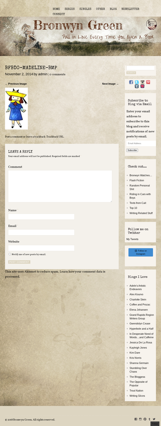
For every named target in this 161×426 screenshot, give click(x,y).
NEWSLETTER (130, 9)
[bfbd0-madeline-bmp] (16, 128)
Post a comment (13, 137)
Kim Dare (135, 352)
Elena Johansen (139, 309)
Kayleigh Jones (138, 347)
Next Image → (110, 83)
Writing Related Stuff (141, 213)
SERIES (70, 9)
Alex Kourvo (136, 294)
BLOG (113, 9)
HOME (56, 9)
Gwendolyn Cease (140, 323)
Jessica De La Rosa (141, 342)
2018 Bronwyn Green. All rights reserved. (31, 420)
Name (13, 210)
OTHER (100, 9)
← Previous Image (16, 83)
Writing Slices (137, 395)
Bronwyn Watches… (141, 175)
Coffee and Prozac (140, 304)
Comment (15, 167)
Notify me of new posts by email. (29, 254)
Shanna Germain (139, 363)
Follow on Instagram (141, 252)
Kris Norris (135, 357)
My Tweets (132, 239)
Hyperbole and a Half (141, 328)
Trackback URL (55, 137)
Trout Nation (136, 390)
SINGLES (85, 9)
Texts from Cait (138, 202)
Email (13, 226)
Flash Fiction (137, 180)
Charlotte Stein (138, 299)
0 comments (57, 75)
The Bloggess (137, 376)
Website (13, 242)
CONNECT (59, 14)
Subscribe (132, 150)
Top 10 (133, 207)
